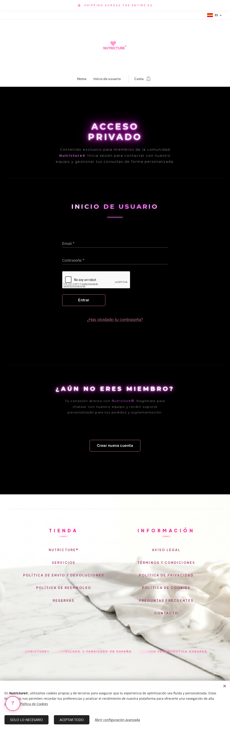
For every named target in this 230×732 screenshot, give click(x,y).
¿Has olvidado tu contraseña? (115, 319)
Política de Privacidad (166, 575)
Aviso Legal (166, 550)
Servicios (63, 562)
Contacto (166, 613)
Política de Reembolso (63, 588)
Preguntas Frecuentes (166, 600)
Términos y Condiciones (166, 562)
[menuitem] (83, 79)
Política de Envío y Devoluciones (63, 575)
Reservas (64, 600)
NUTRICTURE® (64, 550)
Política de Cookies (166, 588)
